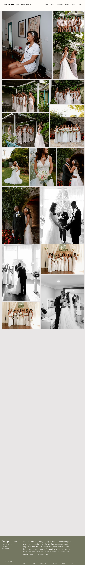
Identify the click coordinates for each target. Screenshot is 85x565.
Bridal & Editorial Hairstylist (23, 4)
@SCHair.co (5, 548)
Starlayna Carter (8, 4)
